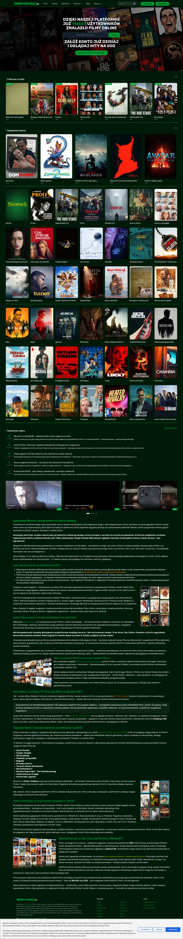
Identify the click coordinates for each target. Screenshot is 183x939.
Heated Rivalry (110, 419)
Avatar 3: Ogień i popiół (153, 181)
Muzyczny (123, 908)
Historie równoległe (162, 223)
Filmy (45, 4)
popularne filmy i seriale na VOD (112, 732)
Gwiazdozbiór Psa (136, 117)
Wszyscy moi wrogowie (163, 301)
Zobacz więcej (170, 428)
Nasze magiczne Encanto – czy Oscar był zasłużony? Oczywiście (43, 462)
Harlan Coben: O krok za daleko (166, 419)
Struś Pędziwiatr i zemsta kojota (167, 262)
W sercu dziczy (135, 223)
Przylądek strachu (62, 381)
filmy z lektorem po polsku (88, 661)
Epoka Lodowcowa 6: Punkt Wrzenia (68, 301)
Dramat (99, 911)
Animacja (100, 905)
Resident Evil (110, 223)
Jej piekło (108, 262)
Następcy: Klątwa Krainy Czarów (43, 117)
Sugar (33, 342)
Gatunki (77, 4)
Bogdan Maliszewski (150, 902)
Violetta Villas (85, 301)
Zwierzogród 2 (46, 181)
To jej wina (84, 419)
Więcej (96, 4)
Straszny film (85, 117)
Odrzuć (159, 929)
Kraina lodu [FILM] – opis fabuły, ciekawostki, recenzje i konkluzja (44, 471)
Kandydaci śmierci (136, 262)
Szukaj (114, 35)
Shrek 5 (8, 223)
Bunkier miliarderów (62, 419)
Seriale (54, 4)
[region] (91, 929)
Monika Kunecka (148, 905)
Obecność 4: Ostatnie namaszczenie (123, 181)
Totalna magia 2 (61, 262)
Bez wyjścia (159, 117)
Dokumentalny (101, 908)
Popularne (65, 4)
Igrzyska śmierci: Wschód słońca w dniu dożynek (122, 117)
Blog (88, 4)
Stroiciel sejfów (36, 301)
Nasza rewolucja (111, 301)
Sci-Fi (122, 916)
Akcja (98, 902)
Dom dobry (10, 181)
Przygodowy (124, 911)
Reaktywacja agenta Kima (164, 342)
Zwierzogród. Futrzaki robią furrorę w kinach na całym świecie (43, 454)
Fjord (82, 223)
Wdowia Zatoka (11, 381)
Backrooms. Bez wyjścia (15, 117)
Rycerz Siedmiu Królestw (114, 342)
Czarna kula (84, 262)
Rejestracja (162, 4)
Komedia (123, 902)
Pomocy (58, 117)
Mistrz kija (10, 419)
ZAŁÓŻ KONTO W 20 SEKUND (91, 53)
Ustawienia (145, 929)
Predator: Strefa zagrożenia (86, 181)
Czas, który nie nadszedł (40, 262)
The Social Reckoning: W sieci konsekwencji (22, 262)
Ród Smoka (84, 342)
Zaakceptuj (173, 929)
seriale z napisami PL (80, 716)
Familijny (99, 913)
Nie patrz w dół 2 (12, 301)
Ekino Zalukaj (28, 904)
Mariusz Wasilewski (149, 908)
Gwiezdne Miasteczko (138, 342)
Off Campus (84, 381)
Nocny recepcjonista (137, 419)
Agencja (58, 342)
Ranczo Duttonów (136, 381)
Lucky (107, 381)
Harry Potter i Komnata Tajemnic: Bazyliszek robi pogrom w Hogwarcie (47, 445)
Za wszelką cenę (37, 381)
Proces (33, 223)
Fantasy (99, 916)
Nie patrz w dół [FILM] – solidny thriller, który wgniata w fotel (42, 436)
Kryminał (123, 905)
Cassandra (159, 381)
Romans (122, 913)
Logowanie (147, 4)
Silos (7, 342)
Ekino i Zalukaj (29, 622)
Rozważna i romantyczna (139, 301)
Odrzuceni (34, 419)
